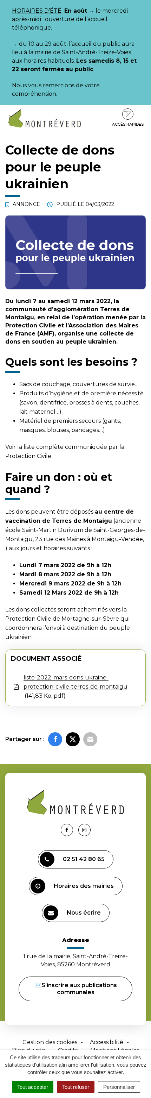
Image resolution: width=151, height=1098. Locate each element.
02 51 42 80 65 (84, 859)
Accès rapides (128, 124)
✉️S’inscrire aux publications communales (75, 989)
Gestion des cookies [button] (49, 1042)
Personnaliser (119, 1087)
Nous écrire (84, 912)
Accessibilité (106, 1042)
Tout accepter (32, 1087)
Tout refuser (75, 1087)
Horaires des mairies (84, 886)
